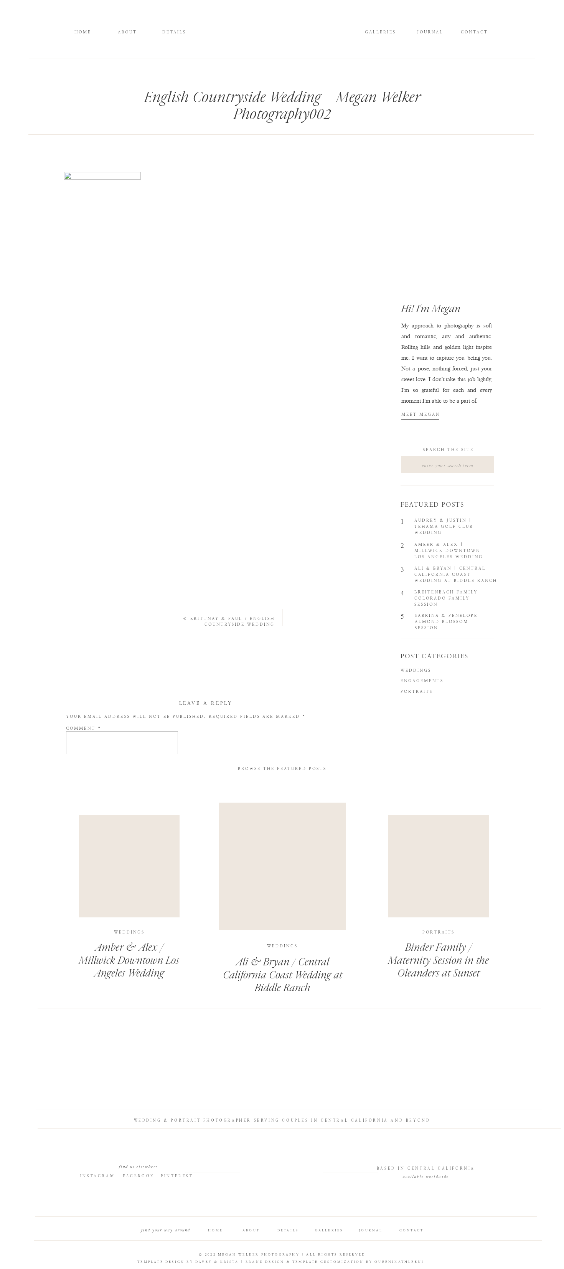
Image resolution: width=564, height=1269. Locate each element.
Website (78, 825)
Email (78, 807)
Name (77, 788)
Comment (83, 728)
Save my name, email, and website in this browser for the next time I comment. (198, 851)
